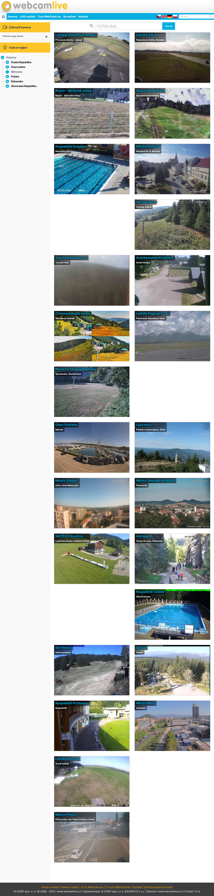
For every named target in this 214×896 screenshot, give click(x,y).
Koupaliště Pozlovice (71, 703)
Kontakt (83, 16)
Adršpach (143, 536)
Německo (16, 71)
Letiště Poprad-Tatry (152, 313)
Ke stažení (69, 16)
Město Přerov (66, 815)
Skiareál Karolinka (150, 91)
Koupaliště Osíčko (150, 592)
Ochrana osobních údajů (158, 887)
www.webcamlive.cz (69, 891)
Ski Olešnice (146, 202)
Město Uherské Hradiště (155, 480)
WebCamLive (34, 6)
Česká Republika (21, 62)
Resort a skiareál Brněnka (75, 369)
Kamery (12, 16)
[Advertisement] (175, 6)
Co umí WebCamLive (118, 887)
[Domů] (3, 16)
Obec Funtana (66, 425)
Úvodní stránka (50, 887)
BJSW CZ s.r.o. (135, 891)
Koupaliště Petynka (70, 146)
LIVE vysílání (27, 16)
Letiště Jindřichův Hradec (75, 35)
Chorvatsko (18, 67)
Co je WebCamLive (49, 16)
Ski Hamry (63, 648)
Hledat (169, 26)
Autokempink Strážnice (155, 258)
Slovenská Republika (23, 86)
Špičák (141, 648)
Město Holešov (148, 146)
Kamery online (70, 887)
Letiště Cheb (146, 35)
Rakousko (17, 81)
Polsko (15, 76)
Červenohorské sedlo (72, 313)
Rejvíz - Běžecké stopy (73, 91)
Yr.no (197, 891)
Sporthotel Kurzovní (71, 258)
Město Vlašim (66, 480)
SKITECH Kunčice (69, 536)
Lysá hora (143, 425)
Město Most (145, 703)
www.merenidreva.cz (170, 891)
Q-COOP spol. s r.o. (112, 891)
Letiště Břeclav (67, 759)
